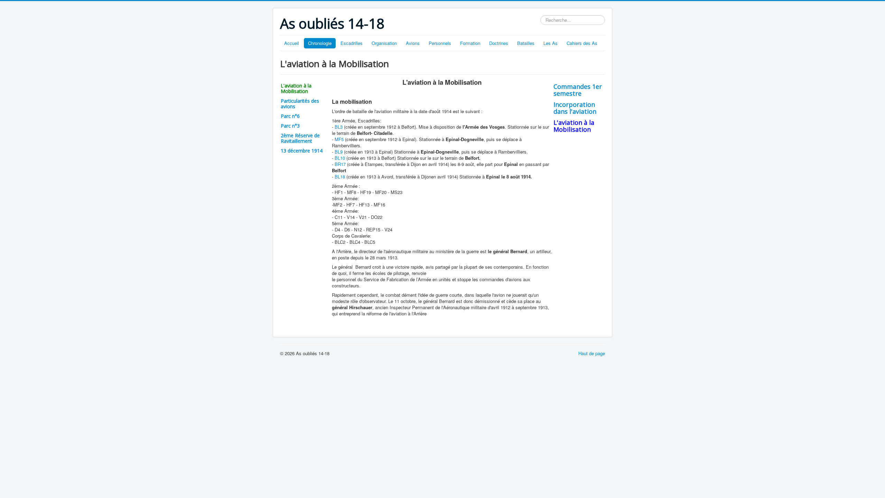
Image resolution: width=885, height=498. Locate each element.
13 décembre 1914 (302, 150)
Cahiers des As (582, 43)
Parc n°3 (290, 125)
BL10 (340, 158)
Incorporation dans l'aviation (574, 108)
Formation (470, 43)
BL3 (339, 126)
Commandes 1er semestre (577, 90)
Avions (413, 43)
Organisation (384, 43)
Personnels (440, 43)
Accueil (291, 43)
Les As (550, 43)
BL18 (340, 176)
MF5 (339, 139)
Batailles (525, 43)
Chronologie (320, 43)
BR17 (340, 164)
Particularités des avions (300, 104)
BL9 (339, 151)
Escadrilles (352, 43)
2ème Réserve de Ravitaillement (300, 138)
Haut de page (591, 353)
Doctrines (498, 43)
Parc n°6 (290, 116)
